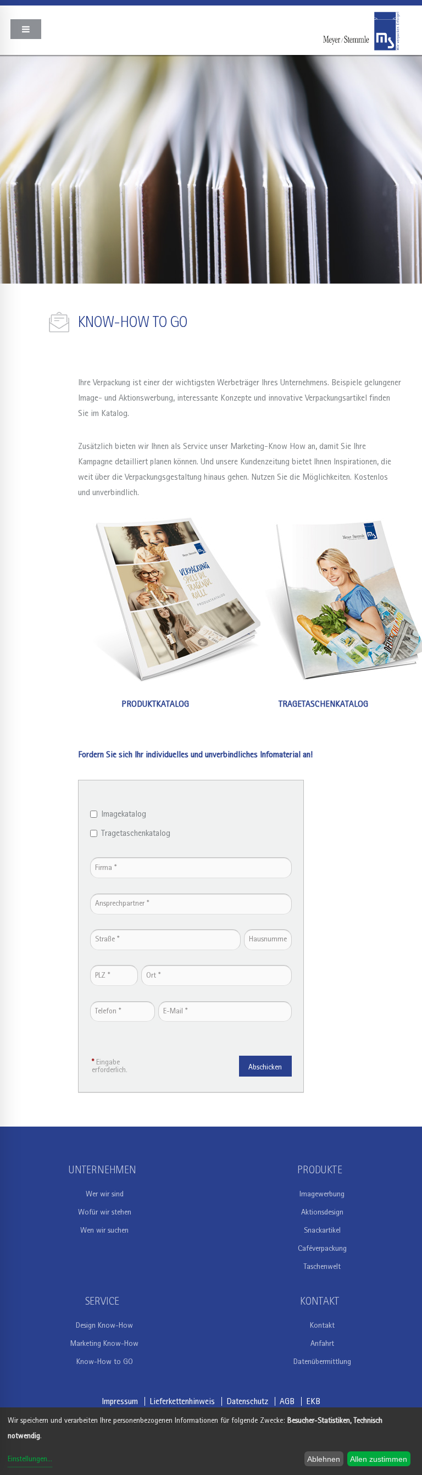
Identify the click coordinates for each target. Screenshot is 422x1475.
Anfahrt (322, 1344)
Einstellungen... (30, 1459)
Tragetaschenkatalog (135, 833)
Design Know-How (104, 1325)
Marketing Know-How (104, 1344)
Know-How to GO (104, 1362)
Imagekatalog (123, 813)
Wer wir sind (105, 1194)
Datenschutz (247, 1401)
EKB (313, 1401)
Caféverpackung (322, 1248)
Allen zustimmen (378, 1459)
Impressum (120, 1401)
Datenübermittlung (322, 1362)
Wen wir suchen (104, 1230)
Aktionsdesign (322, 1212)
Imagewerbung (322, 1194)
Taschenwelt (322, 1267)
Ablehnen (323, 1459)
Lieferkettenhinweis (182, 1401)
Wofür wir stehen (104, 1212)
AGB (287, 1401)
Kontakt (322, 1325)
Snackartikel (322, 1230)
